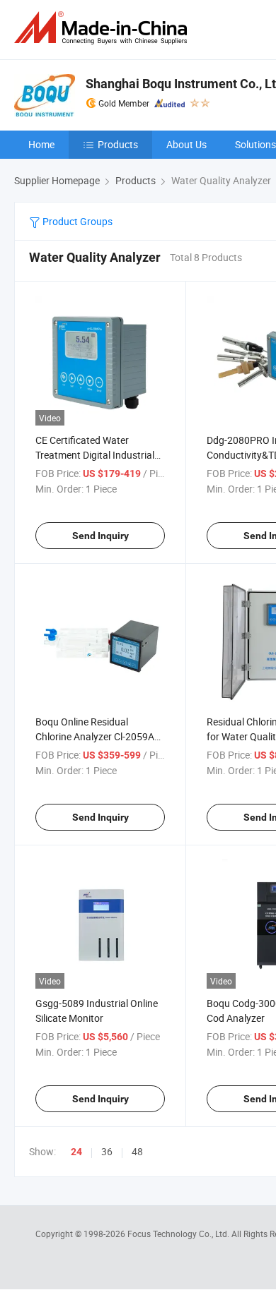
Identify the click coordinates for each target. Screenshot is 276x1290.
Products (118, 144)
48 (137, 1151)
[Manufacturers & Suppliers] (103, 27)
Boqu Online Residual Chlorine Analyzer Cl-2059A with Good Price (94, 736)
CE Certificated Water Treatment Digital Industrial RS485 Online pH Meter (94, 454)
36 (107, 1151)
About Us (186, 144)
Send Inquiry (100, 535)
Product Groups (76, 221)
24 (76, 1151)
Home (41, 144)
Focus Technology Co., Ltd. (179, 1233)
